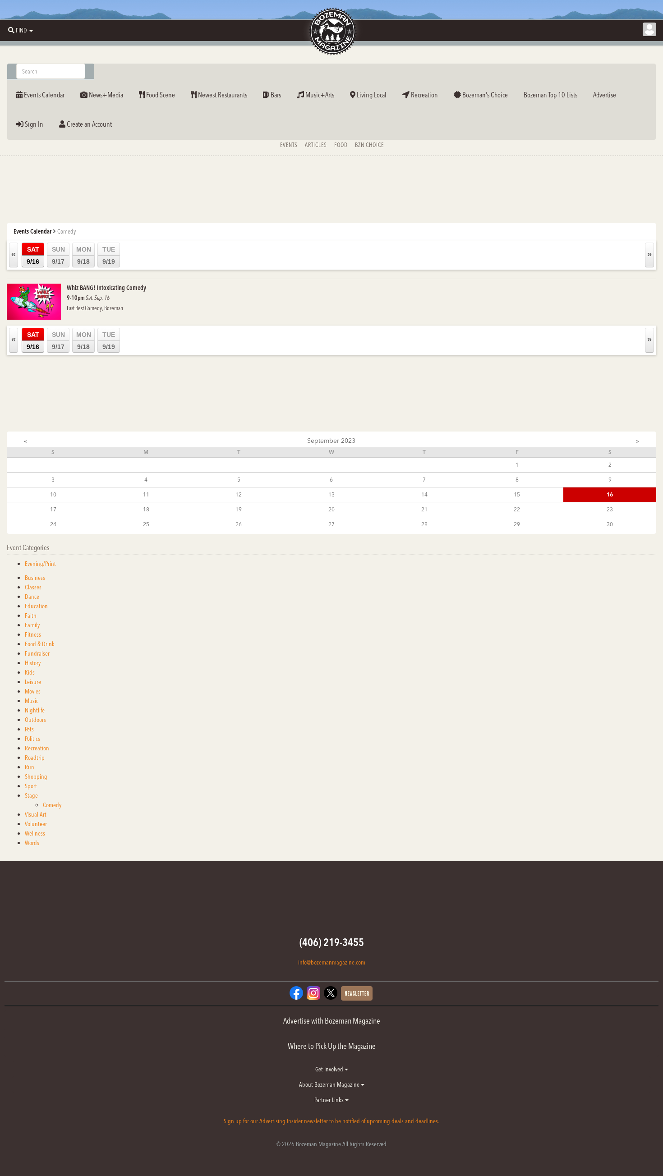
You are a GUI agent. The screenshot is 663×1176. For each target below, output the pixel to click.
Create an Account (88, 124)
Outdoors (35, 720)
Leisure (33, 682)
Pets (29, 729)
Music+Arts (319, 94)
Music (31, 701)
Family (32, 625)
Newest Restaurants (222, 94)
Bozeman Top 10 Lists (550, 94)
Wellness (35, 833)
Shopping (36, 776)
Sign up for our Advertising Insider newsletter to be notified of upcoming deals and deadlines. (331, 1121)
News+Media (105, 94)
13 (331, 494)
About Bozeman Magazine (330, 1084)
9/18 (83, 255)
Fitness (33, 634)
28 (424, 524)
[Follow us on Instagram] (313, 992)
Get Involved (330, 1069)
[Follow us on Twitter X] (330, 992)
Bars (275, 94)
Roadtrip (35, 757)
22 (517, 509)
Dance (32, 597)
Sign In (33, 124)
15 (517, 494)
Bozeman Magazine (331, 31)
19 (238, 509)
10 (53, 494)
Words (32, 843)
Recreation (424, 94)
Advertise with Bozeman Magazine (331, 1020)
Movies (33, 691)
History (33, 663)
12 (238, 494)
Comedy (52, 805)
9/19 (108, 255)
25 (146, 524)
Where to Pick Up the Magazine (332, 1046)
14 (424, 494)
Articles (316, 144)
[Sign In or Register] (649, 29)
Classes (33, 587)
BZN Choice (369, 144)
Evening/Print (40, 564)
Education (36, 606)
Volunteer (36, 824)
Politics (32, 739)
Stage (31, 795)
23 (610, 509)
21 (424, 509)
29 (517, 524)
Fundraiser (37, 653)
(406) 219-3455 (331, 942)
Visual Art (35, 814)
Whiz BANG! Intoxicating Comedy (106, 288)
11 (146, 494)
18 (146, 509)
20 (331, 509)
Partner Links (329, 1100)
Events (289, 144)
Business (35, 578)
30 (610, 524)
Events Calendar (43, 94)
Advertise (604, 94)
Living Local (371, 94)
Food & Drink (40, 644)
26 (238, 524)
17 (53, 509)
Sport (31, 786)
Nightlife (35, 710)
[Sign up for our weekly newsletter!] (357, 992)
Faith (31, 615)
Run (29, 767)
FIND (21, 30)
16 (610, 494)
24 (53, 524)
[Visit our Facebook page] (296, 992)
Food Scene (160, 94)
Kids (30, 672)
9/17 (58, 255)
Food (341, 144)
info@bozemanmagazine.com (331, 962)
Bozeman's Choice (484, 94)
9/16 (33, 255)
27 (331, 524)
